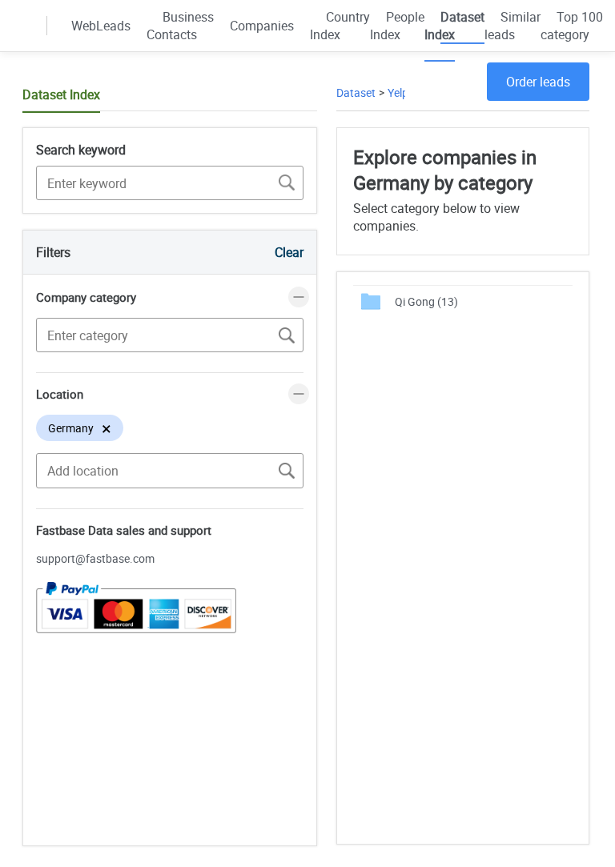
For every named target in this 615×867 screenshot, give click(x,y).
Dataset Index (454, 25)
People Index (397, 25)
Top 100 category (572, 25)
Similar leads (512, 25)
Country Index (340, 25)
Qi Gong (426, 301)
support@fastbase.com (95, 558)
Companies (262, 25)
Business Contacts (180, 25)
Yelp (398, 92)
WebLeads (101, 25)
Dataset (356, 92)
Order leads (538, 81)
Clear (289, 252)
